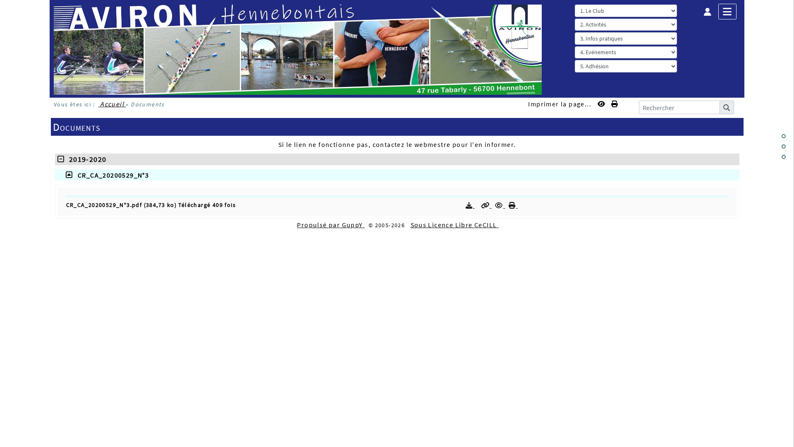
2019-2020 (85, 159)
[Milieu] (784, 146)
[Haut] (784, 136)
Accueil (112, 104)
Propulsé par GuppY (331, 225)
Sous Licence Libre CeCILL (455, 225)
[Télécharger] (470, 205)
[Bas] (784, 157)
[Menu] (727, 11)
